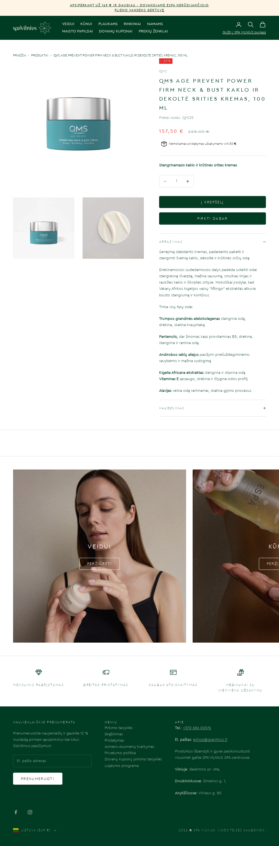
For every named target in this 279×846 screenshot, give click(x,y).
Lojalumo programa (122, 766)
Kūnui (86, 24)
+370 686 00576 (197, 728)
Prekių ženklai (153, 31)
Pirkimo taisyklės (119, 728)
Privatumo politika (120, 753)
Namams (155, 24)
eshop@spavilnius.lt (210, 740)
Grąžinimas (114, 734)
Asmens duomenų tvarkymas (129, 747)
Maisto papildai (77, 31)
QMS (163, 71)
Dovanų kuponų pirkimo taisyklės (133, 759)
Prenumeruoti (37, 779)
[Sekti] (16, 812)
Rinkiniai (132, 24)
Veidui (68, 24)
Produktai (39, 55)
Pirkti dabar (212, 218)
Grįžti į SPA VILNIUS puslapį (244, 32)
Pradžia (19, 55)
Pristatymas (114, 740)
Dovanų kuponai (115, 31)
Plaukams (108, 24)
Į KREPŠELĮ (212, 202)
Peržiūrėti (99, 563)
